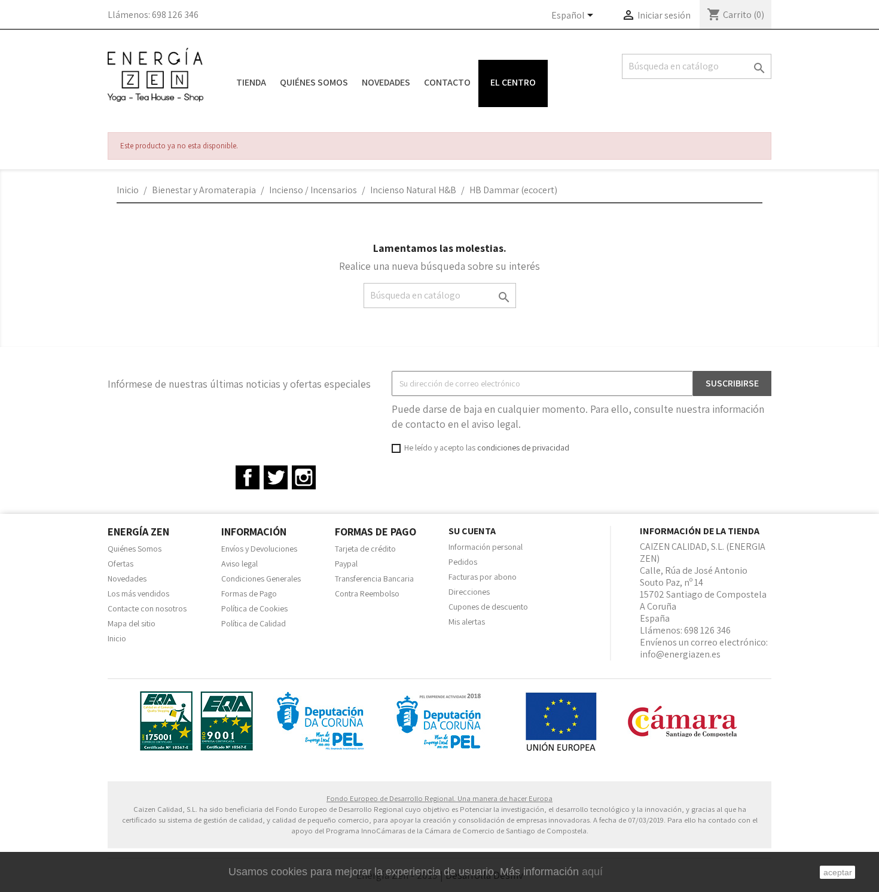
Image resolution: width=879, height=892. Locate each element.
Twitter (276, 477)
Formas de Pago (249, 593)
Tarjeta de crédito (365, 548)
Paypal (346, 563)
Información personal (485, 546)
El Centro (513, 82)
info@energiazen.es (680, 654)
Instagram (304, 477)
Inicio (117, 638)
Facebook (248, 477)
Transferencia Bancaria (374, 578)
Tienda (251, 82)
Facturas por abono (482, 576)
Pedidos (462, 561)
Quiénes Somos (314, 82)
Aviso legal (239, 563)
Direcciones (469, 591)
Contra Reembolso (367, 593)
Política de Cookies (254, 608)
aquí (592, 872)
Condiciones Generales (261, 578)
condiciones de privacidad (523, 447)
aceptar (837, 872)
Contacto (447, 82)
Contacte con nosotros (147, 608)
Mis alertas (466, 621)
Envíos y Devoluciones (259, 548)
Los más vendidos (138, 593)
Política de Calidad (253, 623)
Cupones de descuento (488, 606)
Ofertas (120, 563)
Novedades (386, 82)
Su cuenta (472, 531)
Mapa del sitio (131, 623)
